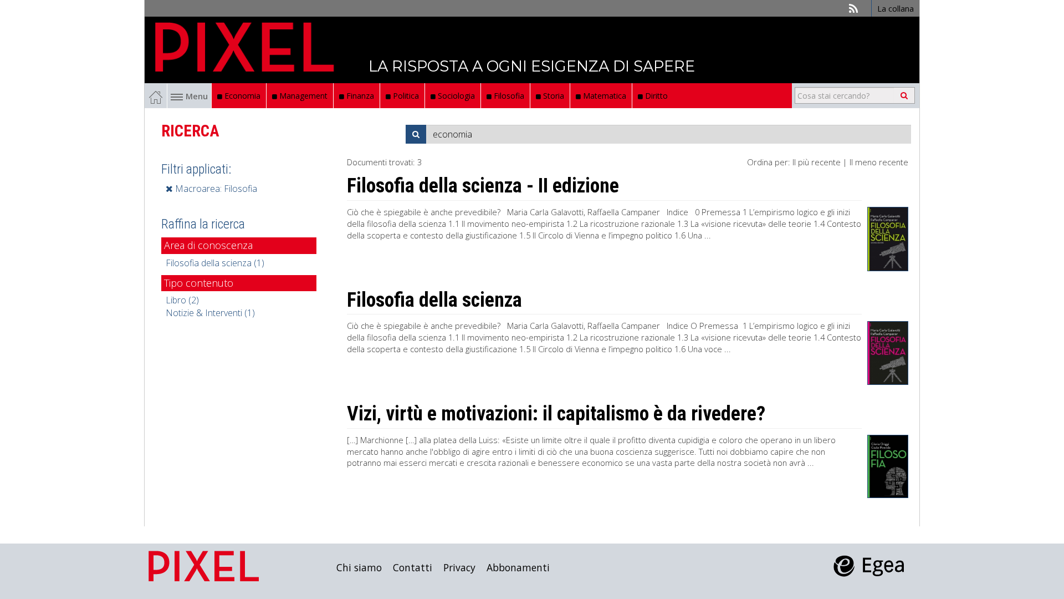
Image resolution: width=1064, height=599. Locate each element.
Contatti (412, 567)
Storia (552, 95)
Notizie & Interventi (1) (210, 313)
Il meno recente (879, 161)
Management (302, 95)
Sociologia (455, 95)
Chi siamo (359, 567)
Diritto (655, 95)
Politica (405, 95)
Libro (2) (182, 300)
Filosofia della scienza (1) (215, 263)
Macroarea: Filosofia (215, 188)
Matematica (603, 95)
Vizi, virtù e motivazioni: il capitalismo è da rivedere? (556, 413)
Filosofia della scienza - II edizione (483, 185)
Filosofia (508, 95)
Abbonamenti (518, 567)
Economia (241, 95)
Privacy (459, 567)
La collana (895, 8)
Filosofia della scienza (434, 300)
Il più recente (816, 161)
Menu (197, 95)
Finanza (359, 95)
